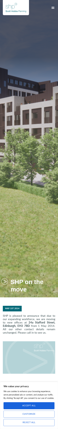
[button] (53, 7)
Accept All (29, 406)
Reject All (29, 423)
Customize (29, 414)
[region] (29, 405)
